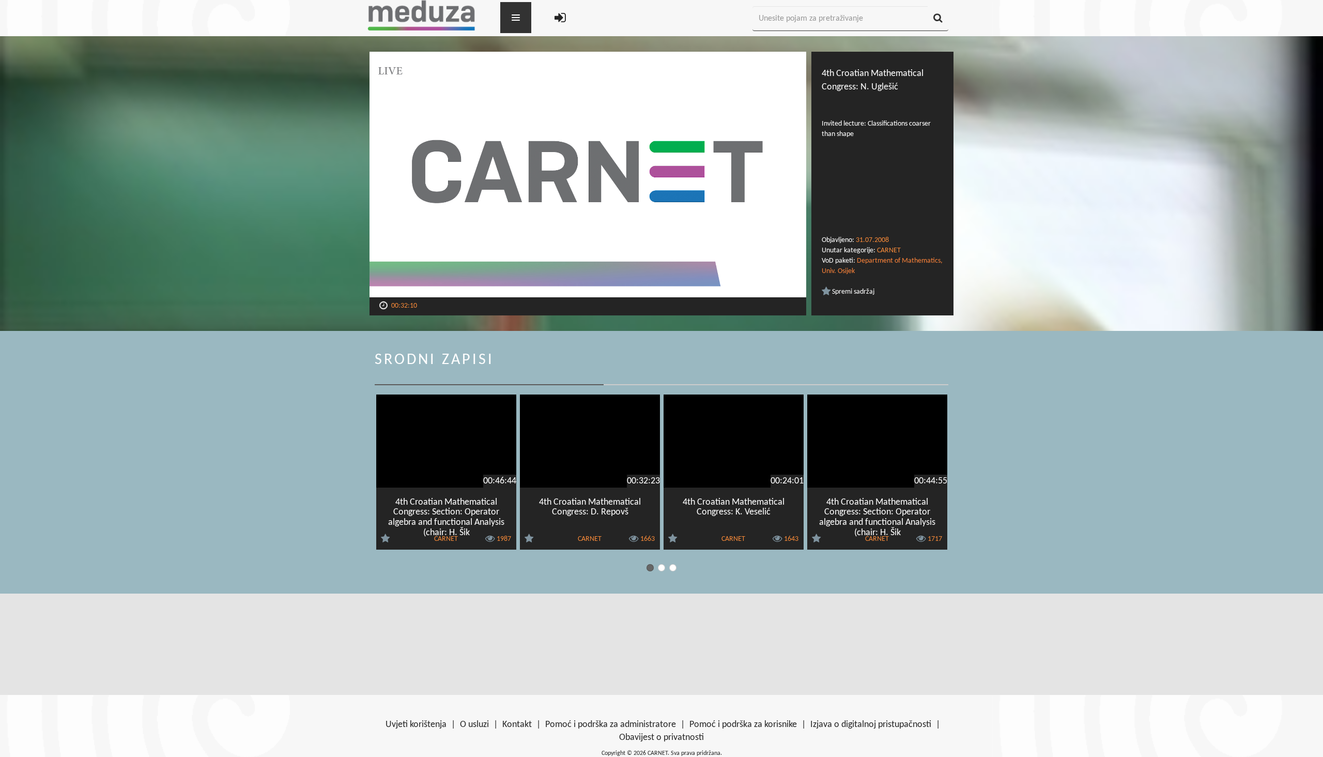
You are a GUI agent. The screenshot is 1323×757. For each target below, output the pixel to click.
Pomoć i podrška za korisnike (743, 724)
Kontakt (517, 724)
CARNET (889, 250)
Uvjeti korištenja (416, 724)
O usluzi (474, 724)
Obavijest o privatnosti (661, 737)
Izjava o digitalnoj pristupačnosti (870, 724)
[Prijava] (560, 18)
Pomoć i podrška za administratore (610, 724)
